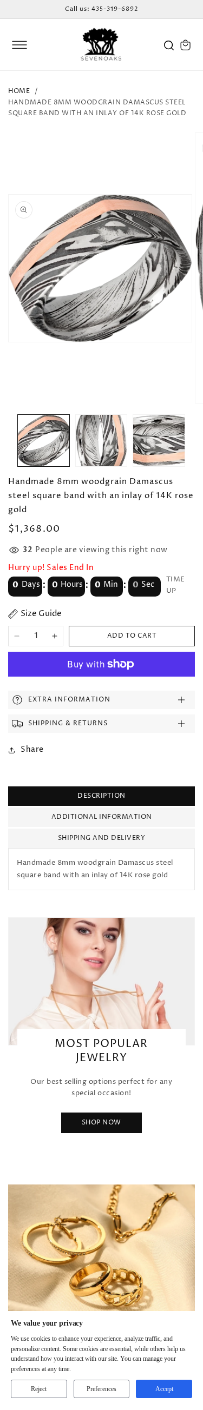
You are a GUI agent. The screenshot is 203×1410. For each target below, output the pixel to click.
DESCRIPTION (101, 795)
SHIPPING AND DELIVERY (102, 838)
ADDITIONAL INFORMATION (101, 817)
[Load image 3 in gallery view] (159, 440)
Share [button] (32, 749)
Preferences (101, 1389)
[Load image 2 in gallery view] (101, 440)
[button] (19, 45)
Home (19, 91)
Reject (39, 1389)
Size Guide (41, 613)
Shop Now (101, 1123)
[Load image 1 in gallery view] (43, 440)
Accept (164, 1389)
